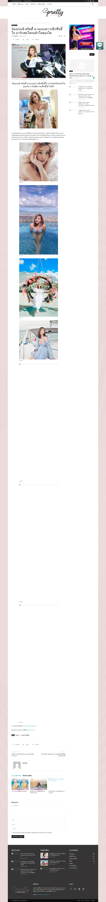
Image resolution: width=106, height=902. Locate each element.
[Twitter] (91, 1)
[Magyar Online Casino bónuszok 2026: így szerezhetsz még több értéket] (73, 104)
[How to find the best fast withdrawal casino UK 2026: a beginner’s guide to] (81, 65)
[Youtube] (93, 1)
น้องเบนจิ (17, 735)
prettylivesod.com (30, 730)
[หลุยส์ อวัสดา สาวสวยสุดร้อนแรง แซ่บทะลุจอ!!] (57, 784)
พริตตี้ (14, 4)
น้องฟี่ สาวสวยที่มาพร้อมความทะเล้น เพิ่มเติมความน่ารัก (23, 754)
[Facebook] (85, 1)
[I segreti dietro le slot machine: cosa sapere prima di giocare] (73, 112)
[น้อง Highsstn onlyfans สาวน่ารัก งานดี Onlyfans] (44, 870)
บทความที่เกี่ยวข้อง (16, 775)
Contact (92, 900)
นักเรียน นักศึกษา (41, 4)
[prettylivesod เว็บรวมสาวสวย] (53, 12)
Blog (83, 900)
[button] (92, 4)
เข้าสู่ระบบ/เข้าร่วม (27, 1)
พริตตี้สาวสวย (20, 4)
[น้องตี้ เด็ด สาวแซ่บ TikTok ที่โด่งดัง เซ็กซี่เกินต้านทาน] (44, 855)
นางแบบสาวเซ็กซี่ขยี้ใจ (25, 735)
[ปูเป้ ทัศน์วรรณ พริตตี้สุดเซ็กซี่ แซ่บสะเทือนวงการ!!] (38, 784)
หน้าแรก (13, 23)
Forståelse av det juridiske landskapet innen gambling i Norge (85, 88)
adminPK (15, 36)
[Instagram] (88, 1)
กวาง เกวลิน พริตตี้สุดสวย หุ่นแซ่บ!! (19, 791)
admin (70, 77)
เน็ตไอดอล (33, 4)
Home (79, 900)
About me (87, 900)
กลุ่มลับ (27, 4)
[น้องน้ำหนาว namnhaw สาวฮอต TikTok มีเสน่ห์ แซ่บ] (44, 863)
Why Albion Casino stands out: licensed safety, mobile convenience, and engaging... (86, 96)
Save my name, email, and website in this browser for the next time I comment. (32, 832)
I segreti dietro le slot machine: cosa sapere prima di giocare (86, 112)
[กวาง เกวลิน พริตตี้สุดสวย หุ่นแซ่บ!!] (20, 784)
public (71, 71)
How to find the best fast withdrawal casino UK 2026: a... (81, 75)
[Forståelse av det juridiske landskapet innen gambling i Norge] (73, 88)
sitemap (49, 4)
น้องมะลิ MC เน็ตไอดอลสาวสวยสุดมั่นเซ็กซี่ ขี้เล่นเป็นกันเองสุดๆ (53, 754)
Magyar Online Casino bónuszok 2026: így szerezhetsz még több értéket (86, 104)
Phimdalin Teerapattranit (30, 726)
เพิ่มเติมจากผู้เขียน (27, 775)
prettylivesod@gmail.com (44, 894)
